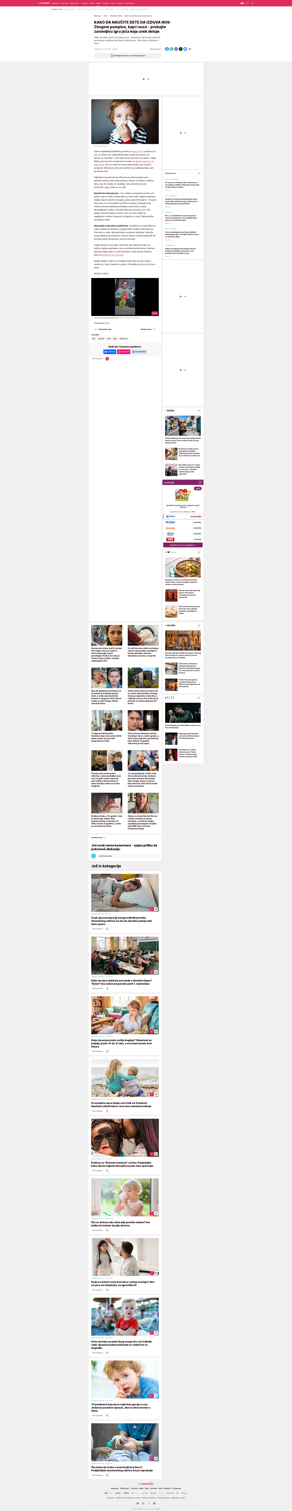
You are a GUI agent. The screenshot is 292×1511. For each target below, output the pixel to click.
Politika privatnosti (163, 1498)
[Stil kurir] (177, 1493)
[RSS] (148, 1503)
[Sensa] (153, 1493)
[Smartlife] (170, 1493)
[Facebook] (138, 1503)
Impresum (110, 1498)
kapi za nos (137, 151)
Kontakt (137, 1498)
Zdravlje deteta (116, 16)
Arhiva (182, 1498)
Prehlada (124, 339)
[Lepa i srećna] (145, 1493)
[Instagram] (143, 1503)
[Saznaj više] (199, 410)
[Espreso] (126, 1493)
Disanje (101, 339)
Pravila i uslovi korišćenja (124, 1498)
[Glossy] (184, 1493)
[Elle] (161, 1493)
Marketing (175, 1498)
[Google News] (154, 1503)
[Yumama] (44, 3)
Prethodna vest (105, 329)
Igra (115, 339)
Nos (93, 339)
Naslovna (97, 16)
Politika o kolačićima (148, 1498)
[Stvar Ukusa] (135, 1493)
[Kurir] (118, 1493)
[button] (155, 49)
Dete (105, 16)
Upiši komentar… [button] (106, 856)
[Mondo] (109, 1493)
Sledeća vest (146, 329)
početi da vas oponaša (112, 255)
